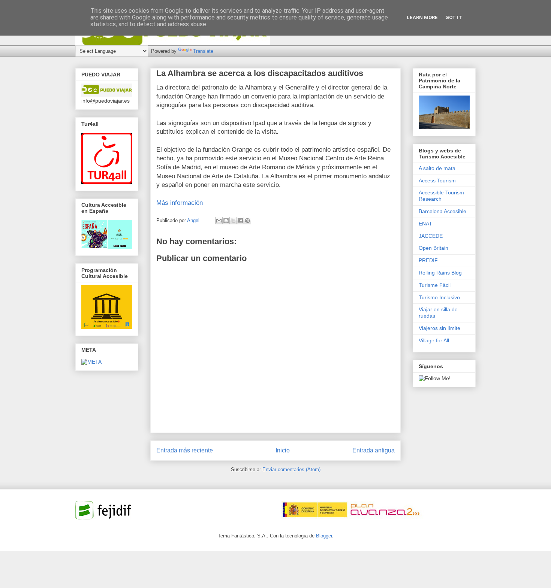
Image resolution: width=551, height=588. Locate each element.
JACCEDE (431, 236)
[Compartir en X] (233, 220)
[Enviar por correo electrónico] (219, 220)
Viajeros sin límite (439, 328)
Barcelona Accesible (442, 211)
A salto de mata (437, 168)
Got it (453, 17)
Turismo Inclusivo (439, 297)
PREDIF (428, 260)
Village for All (434, 340)
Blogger (324, 536)
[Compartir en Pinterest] (247, 220)
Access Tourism (437, 181)
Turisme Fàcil (435, 285)
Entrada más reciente (184, 450)
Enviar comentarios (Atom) (291, 469)
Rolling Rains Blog (440, 273)
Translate (203, 51)
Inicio (283, 450)
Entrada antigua (373, 450)
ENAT (425, 224)
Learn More (422, 17)
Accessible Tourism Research (441, 196)
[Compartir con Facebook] (240, 220)
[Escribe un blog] (226, 220)
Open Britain (433, 248)
